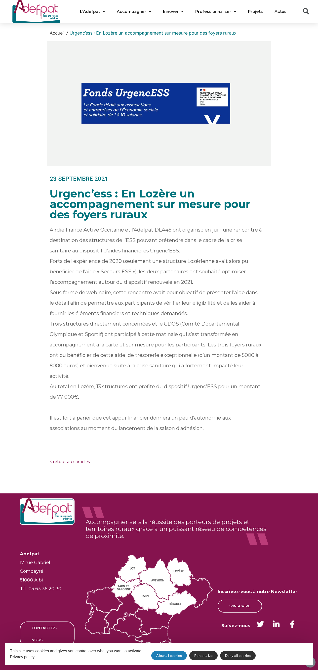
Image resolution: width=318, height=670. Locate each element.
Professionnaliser (213, 11)
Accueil (57, 33)
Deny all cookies (238, 656)
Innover (171, 11)
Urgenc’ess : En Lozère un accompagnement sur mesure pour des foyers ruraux (153, 33)
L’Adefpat (90, 11)
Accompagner (131, 11)
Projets (255, 11)
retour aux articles (70, 461)
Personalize (203, 656)
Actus (280, 11)
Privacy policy (22, 657)
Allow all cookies (169, 656)
